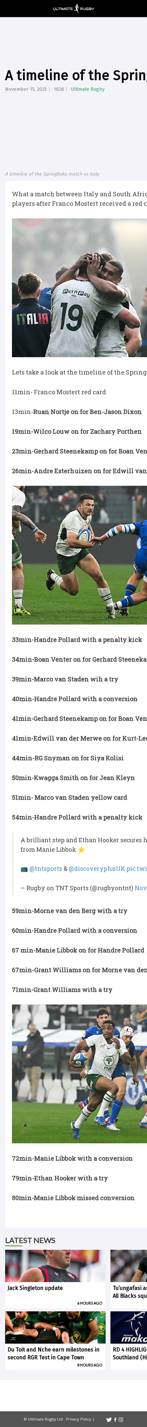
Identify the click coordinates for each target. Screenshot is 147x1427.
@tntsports (45, 869)
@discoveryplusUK (97, 869)
